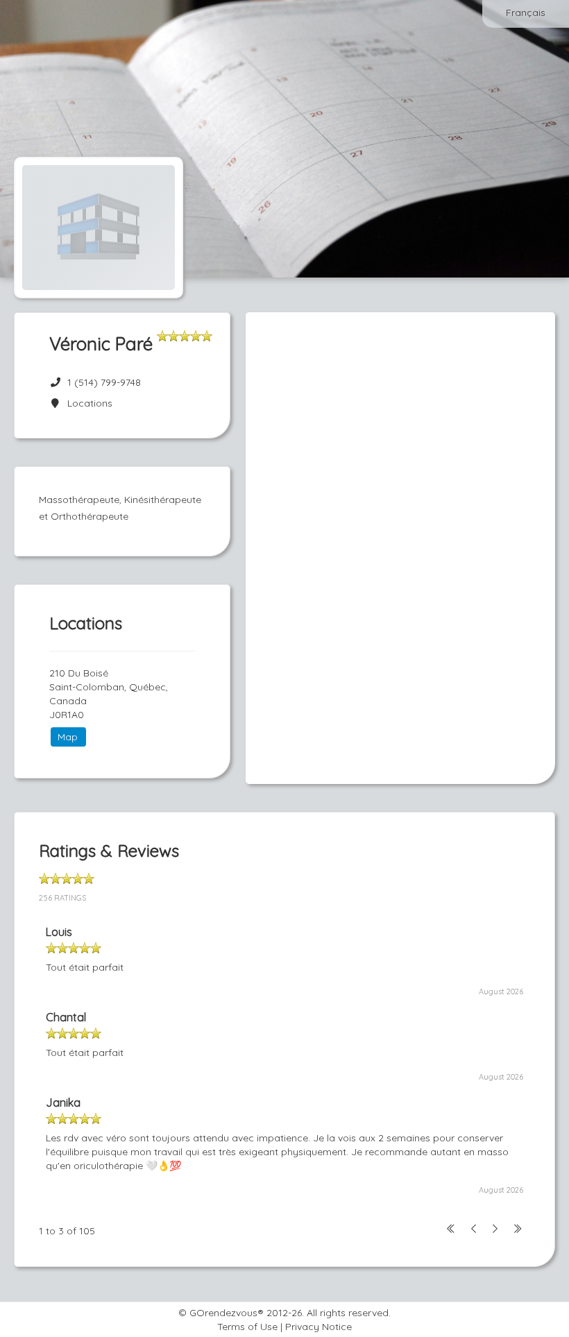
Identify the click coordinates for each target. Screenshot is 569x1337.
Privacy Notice (318, 1326)
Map (68, 737)
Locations (87, 403)
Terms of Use (247, 1326)
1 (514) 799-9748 (104, 382)
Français (525, 12)
